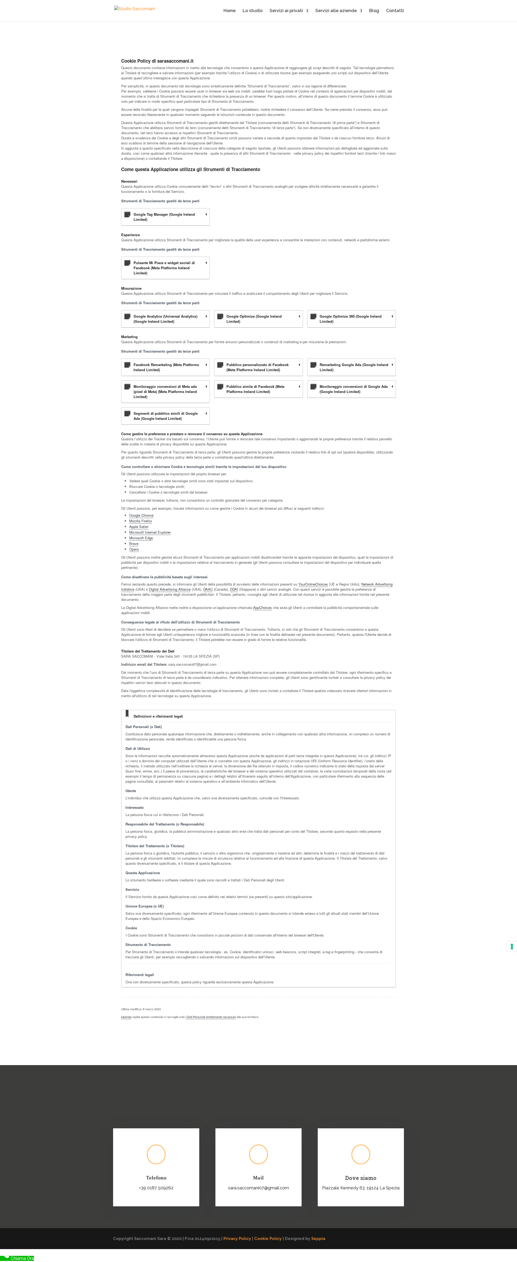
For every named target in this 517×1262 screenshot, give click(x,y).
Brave (133, 543)
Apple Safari (138, 526)
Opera (134, 549)
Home (229, 11)
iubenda (126, 1017)
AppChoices (262, 607)
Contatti (395, 11)
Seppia (318, 1238)
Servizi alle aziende (336, 11)
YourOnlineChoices (313, 584)
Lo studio (253, 11)
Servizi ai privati (286, 11)
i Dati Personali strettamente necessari (211, 1017)
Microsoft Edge (141, 537)
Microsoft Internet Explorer (150, 532)
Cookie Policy (268, 1238)
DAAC (208, 589)
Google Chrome (141, 515)
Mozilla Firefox (140, 520)
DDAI (234, 589)
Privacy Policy (237, 1238)
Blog (374, 11)
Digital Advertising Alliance (170, 589)
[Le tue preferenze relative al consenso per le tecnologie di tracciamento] (512, 946)
